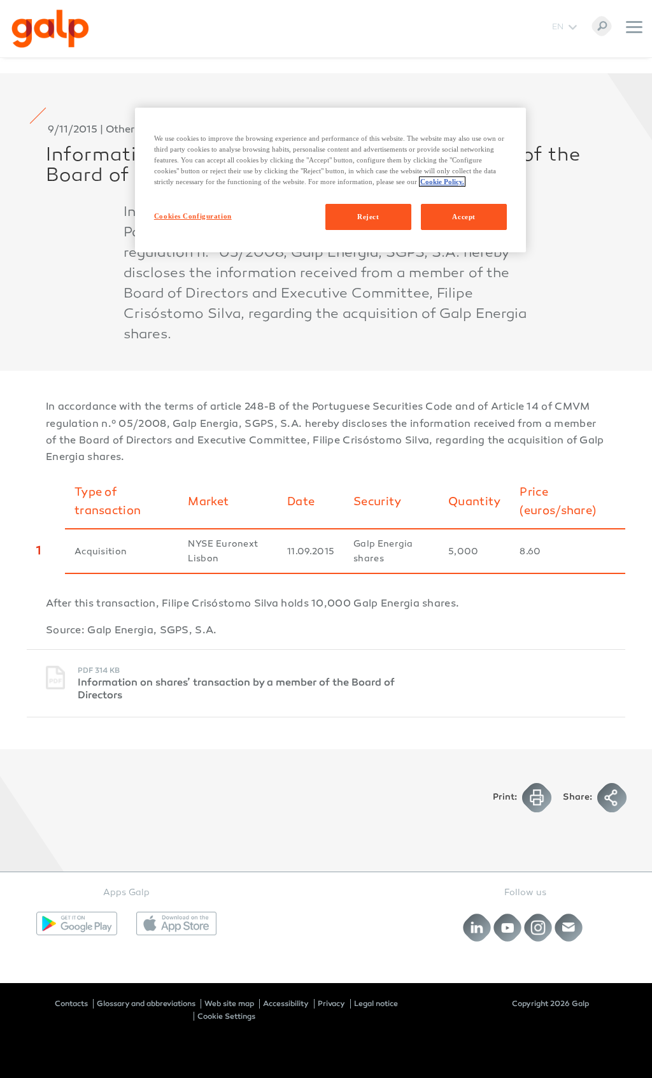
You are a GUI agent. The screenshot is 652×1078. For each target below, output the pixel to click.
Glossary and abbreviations (146, 1003)
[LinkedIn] (477, 927)
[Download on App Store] (177, 924)
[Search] (601, 26)
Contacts (71, 1003)
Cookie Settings (226, 1016)
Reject (368, 216)
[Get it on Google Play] (77, 924)
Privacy (331, 1003)
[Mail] (569, 927)
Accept (463, 216)
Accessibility (286, 1003)
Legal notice (376, 1003)
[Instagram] (538, 927)
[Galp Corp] (50, 29)
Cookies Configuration (193, 216)
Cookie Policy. (442, 181)
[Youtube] (508, 927)
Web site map (229, 1003)
